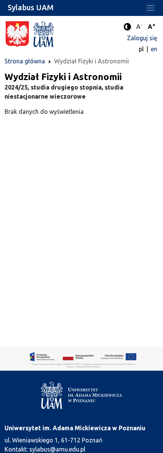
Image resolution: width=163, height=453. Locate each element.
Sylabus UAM (30, 7)
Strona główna (25, 61)
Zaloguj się (142, 38)
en (154, 49)
